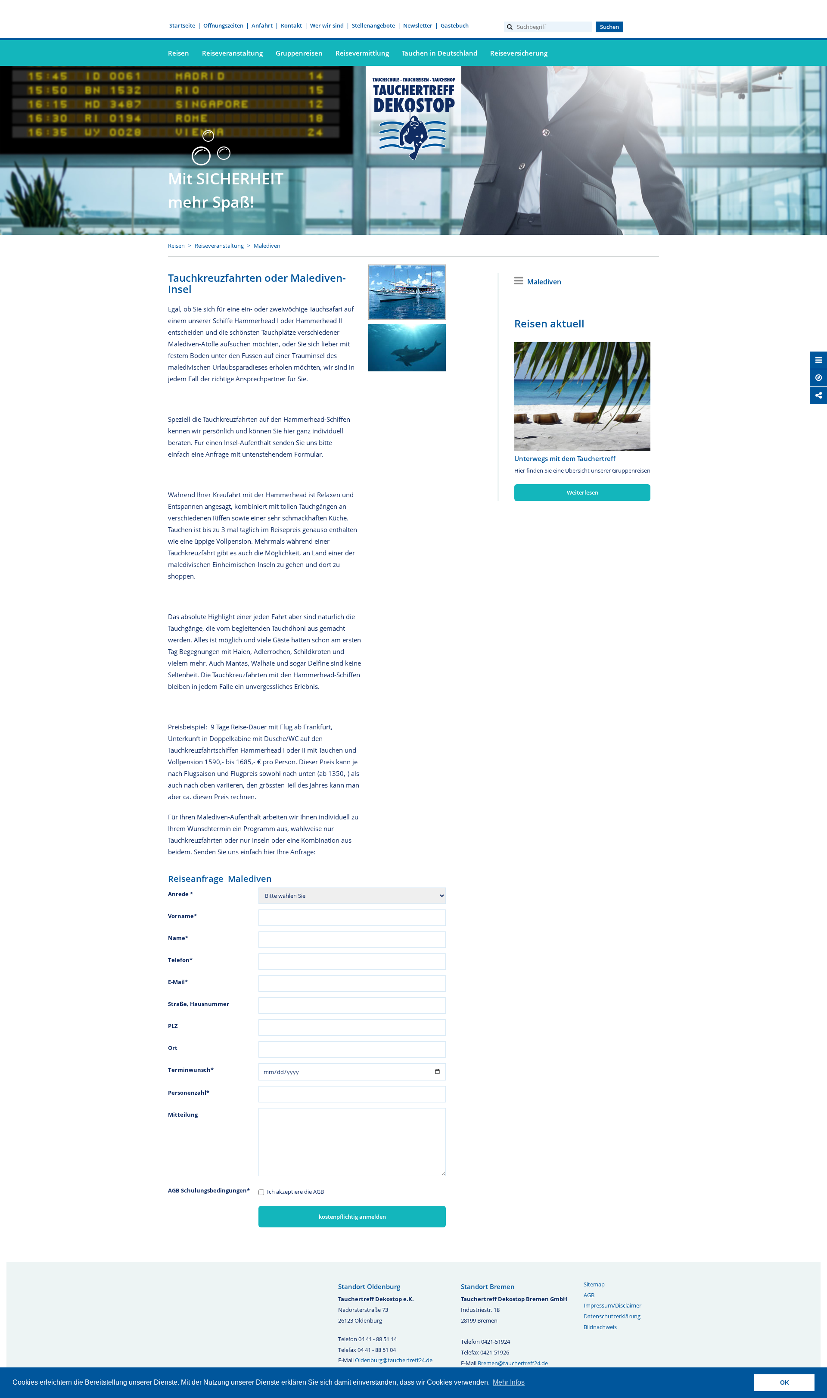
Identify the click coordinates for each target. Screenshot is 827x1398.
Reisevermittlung (362, 53)
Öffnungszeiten (223, 25)
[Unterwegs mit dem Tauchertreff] (582, 396)
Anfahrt (262, 25)
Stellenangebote (373, 25)
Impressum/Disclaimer (612, 1305)
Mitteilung (183, 1114)
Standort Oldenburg (369, 1286)
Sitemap (594, 1284)
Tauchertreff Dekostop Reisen (413, 117)
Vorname (182, 916)
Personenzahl (188, 1092)
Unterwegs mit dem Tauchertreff (565, 458)
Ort (172, 1048)
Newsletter (417, 25)
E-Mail (178, 982)
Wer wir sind (327, 25)
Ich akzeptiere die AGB (295, 1192)
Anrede (180, 894)
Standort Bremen (488, 1286)
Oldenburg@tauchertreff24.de (393, 1360)
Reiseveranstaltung (219, 245)
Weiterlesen (582, 492)
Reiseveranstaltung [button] (232, 53)
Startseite (182, 25)
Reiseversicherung (518, 53)
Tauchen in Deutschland (439, 53)
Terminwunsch (191, 1070)
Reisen (176, 245)
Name (178, 938)
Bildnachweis (600, 1327)
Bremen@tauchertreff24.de (513, 1363)
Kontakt (291, 25)
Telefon (180, 960)
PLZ (173, 1026)
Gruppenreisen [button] (299, 53)
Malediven (267, 245)
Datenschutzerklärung (612, 1316)
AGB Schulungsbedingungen (209, 1190)
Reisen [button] (178, 53)
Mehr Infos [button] (509, 1382)
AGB (589, 1295)
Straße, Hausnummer (198, 1004)
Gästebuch (455, 25)
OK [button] (784, 1382)
